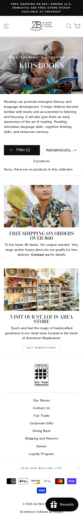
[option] (41, 8)
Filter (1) (23, 150)
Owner (41, 446)
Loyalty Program (41, 454)
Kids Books (29, 57)
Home (13, 57)
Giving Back (42, 431)
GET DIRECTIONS (41, 347)
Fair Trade (41, 415)
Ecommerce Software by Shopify (41, 511)
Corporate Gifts (41, 423)
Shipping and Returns (41, 438)
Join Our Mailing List (41, 468)
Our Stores (41, 400)
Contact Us (41, 408)
